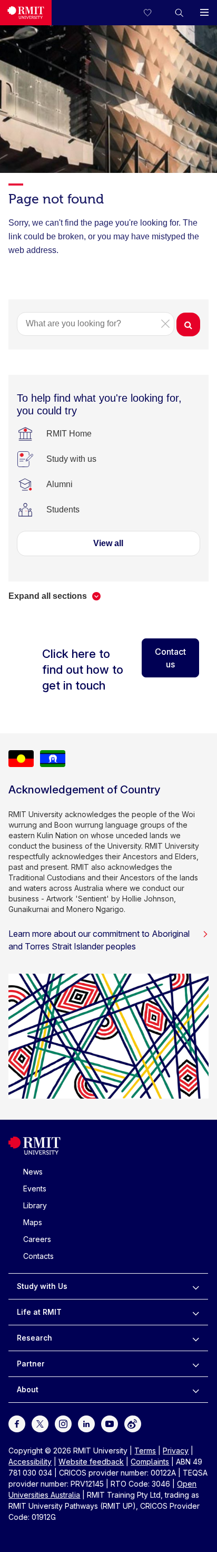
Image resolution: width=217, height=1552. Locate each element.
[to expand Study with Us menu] (195, 1286)
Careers (37, 1239)
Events (34, 1188)
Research (34, 1337)
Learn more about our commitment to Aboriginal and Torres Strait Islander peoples (99, 940)
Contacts (38, 1256)
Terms (145, 1450)
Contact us (170, 658)
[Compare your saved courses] (153, 12)
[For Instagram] (63, 1423)
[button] (179, 12)
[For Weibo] (132, 1423)
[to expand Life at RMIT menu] (195, 1312)
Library (35, 1205)
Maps (32, 1222)
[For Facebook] (16, 1423)
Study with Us (42, 1286)
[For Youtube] (109, 1423)
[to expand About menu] (195, 1389)
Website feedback (91, 1461)
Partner (31, 1363)
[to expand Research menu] (195, 1338)
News (33, 1171)
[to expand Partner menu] (195, 1363)
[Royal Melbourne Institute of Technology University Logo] (26, 12)
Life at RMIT (39, 1311)
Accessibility (30, 1461)
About (27, 1389)
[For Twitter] (40, 1423)
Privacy (176, 1450)
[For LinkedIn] (86, 1423)
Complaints (150, 1461)
